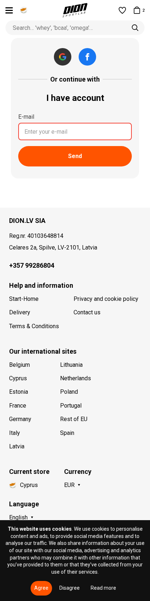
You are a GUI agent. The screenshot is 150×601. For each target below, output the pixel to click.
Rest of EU (73, 419)
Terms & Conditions (34, 326)
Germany (20, 419)
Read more (103, 588)
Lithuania (71, 364)
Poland (69, 391)
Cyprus (18, 378)
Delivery (19, 312)
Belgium (19, 364)
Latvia (16, 446)
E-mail (26, 116)
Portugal (71, 405)
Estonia (18, 391)
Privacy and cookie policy (106, 298)
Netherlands (75, 378)
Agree (41, 588)
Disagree (69, 588)
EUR (69, 485)
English (18, 517)
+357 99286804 (31, 265)
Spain (67, 432)
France (17, 405)
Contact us (87, 312)
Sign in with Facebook (87, 57)
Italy (14, 432)
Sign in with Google (62, 57)
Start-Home (24, 298)
